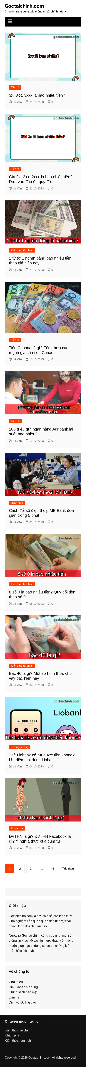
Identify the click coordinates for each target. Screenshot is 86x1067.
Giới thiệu (16, 982)
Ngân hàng (17, 502)
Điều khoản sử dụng (23, 987)
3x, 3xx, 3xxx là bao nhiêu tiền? (37, 95)
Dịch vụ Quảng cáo (22, 1002)
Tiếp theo (68, 868)
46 (52, 868)
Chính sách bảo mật (23, 992)
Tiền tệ (15, 87)
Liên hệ (14, 997)
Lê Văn (17, 102)
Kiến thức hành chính (20, 1040)
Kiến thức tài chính (22, 250)
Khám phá (17, 828)
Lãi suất (15, 421)
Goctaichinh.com (24, 6)
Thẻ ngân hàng (19, 747)
